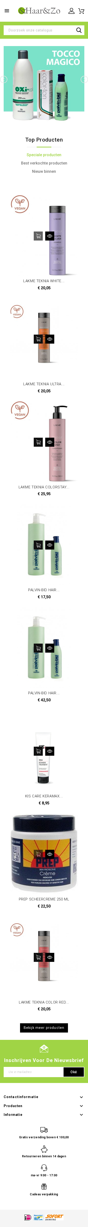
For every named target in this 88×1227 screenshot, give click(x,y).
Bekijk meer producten (44, 1028)
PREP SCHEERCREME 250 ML (44, 899)
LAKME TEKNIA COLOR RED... (44, 1002)
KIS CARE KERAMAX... (44, 796)
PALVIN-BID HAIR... (44, 590)
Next (84, 79)
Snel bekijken (49, 236)
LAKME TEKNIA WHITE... (44, 281)
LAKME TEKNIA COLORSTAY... (44, 487)
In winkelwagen (38, 236)
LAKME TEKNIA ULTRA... (44, 384)
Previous (3, 79)
